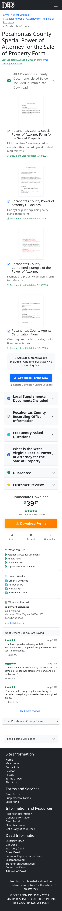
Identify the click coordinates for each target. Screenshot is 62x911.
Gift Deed (11, 844)
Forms (6, 15)
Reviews (10, 771)
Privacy (10, 775)
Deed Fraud (13, 821)
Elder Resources (15, 825)
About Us (11, 782)
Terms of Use (14, 778)
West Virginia (21, 15)
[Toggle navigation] (55, 5)
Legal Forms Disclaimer (21, 739)
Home (9, 759)
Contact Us (12, 767)
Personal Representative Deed (24, 856)
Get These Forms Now (33, 378)
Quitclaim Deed (15, 841)
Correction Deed (16, 867)
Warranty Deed (15, 848)
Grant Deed (13, 852)
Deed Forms (13, 794)
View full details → (14, 622)
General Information (18, 817)
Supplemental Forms (18, 798)
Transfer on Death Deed (20, 863)
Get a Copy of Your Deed (20, 829)
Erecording (12, 801)
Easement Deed (15, 860)
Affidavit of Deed (16, 871)
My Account (13, 763)
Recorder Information (19, 813)
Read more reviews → (31, 710)
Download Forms (33, 523)
